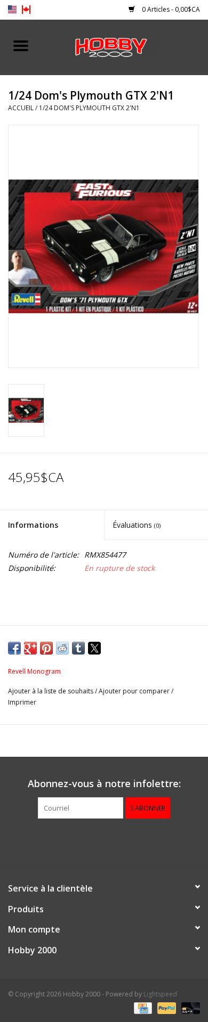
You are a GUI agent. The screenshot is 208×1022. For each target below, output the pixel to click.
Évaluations (137, 525)
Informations (33, 525)
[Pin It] (46, 648)
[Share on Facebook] (14, 648)
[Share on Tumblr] (78, 648)
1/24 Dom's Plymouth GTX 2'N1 (89, 107)
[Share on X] (94, 648)
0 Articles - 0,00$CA (170, 9)
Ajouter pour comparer (135, 691)
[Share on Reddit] (62, 648)
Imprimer (22, 702)
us (12, 9)
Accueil (21, 107)
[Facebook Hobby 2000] (104, 840)
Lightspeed (160, 994)
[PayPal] (166, 1007)
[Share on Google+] (30, 648)
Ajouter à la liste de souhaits (51, 691)
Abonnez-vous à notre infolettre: (104, 783)
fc (26, 9)
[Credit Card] (142, 1007)
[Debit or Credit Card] (189, 1007)
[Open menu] (21, 45)
